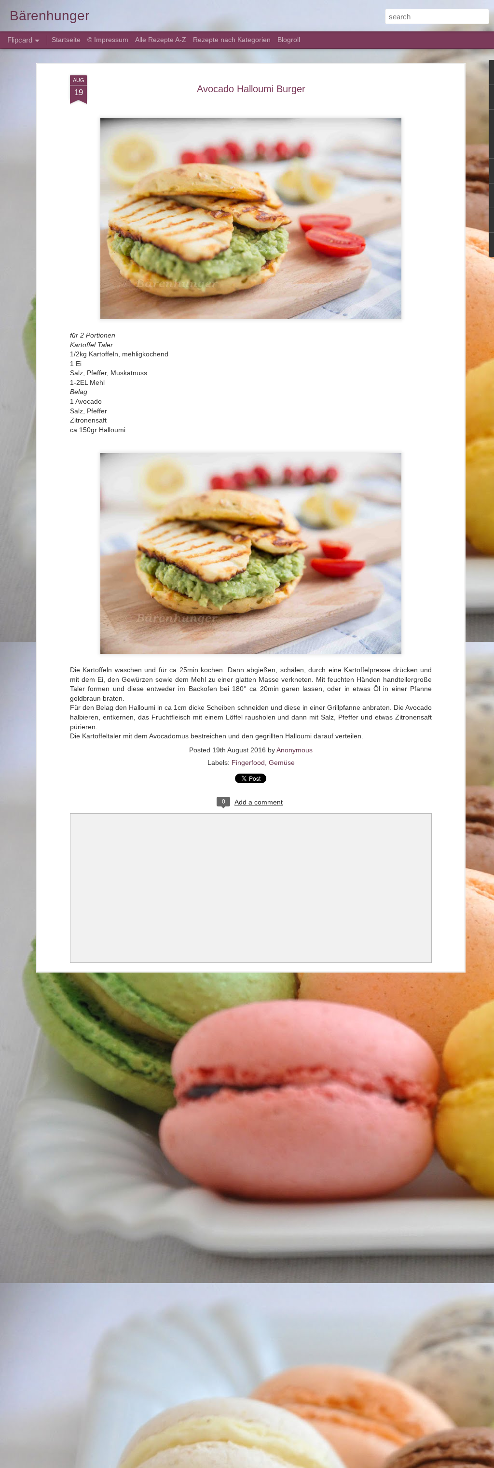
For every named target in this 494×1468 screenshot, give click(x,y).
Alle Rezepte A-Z (160, 39)
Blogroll (288, 39)
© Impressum (107, 39)
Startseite (67, 39)
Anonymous (294, 750)
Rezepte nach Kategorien (232, 39)
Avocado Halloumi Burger (251, 89)
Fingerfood (248, 762)
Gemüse (282, 762)
